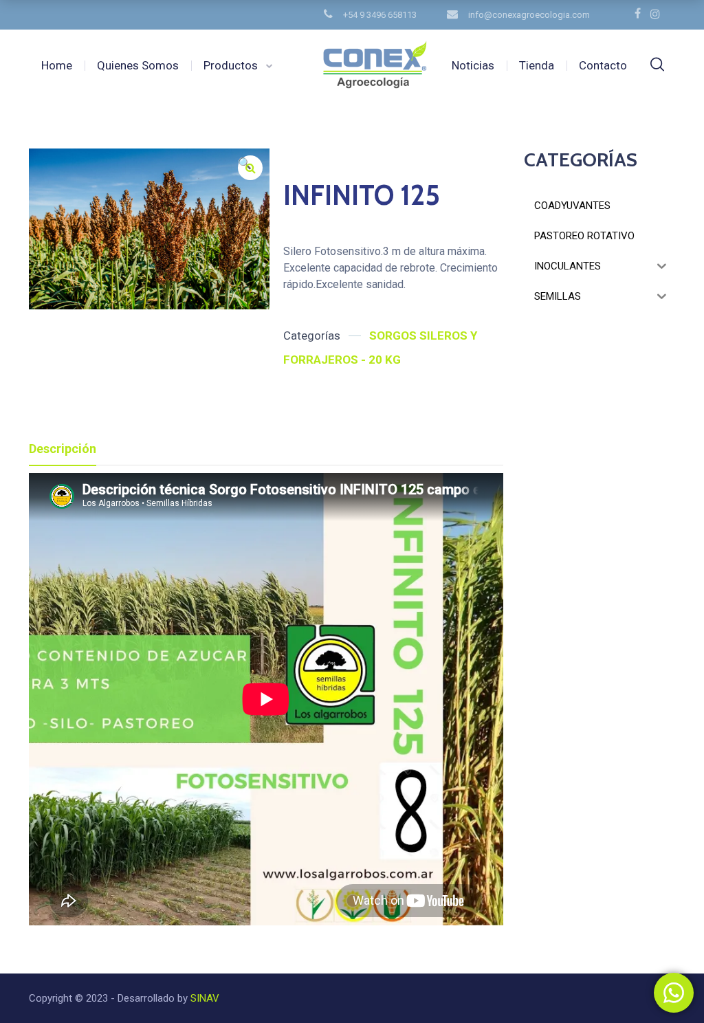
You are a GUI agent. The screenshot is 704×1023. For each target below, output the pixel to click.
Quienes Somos (138, 65)
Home (56, 65)
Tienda (536, 65)
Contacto (603, 65)
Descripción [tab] (62, 448)
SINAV (203, 998)
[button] (250, 167)
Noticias (473, 65)
